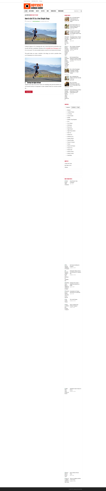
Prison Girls (69, 127)
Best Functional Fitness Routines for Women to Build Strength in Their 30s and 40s (75, 58)
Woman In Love (70, 136)
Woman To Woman (71, 142)
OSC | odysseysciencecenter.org (76, 489)
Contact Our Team (27, 1)
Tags (78, 107)
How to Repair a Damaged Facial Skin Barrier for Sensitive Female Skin (75, 48)
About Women (31, 11)
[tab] (68, 107)
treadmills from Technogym (52, 48)
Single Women (70, 128)
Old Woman (69, 125)
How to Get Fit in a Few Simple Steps (37, 19)
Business (69, 110)
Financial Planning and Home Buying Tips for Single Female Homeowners (75, 91)
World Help (69, 155)
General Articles (70, 115)
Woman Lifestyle (70, 138)
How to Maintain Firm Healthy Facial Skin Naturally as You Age (75, 78)
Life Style (42, 11)
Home (26, 11)
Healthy (37, 11)
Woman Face (69, 134)
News (48, 11)
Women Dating (53, 11)
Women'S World (70, 153)
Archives (73, 107)
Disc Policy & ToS (35, 1)
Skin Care (69, 132)
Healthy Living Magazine (36, 21)
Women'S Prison (70, 151)
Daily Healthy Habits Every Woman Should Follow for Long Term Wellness (75, 26)
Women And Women (71, 145)
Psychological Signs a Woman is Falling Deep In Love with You (75, 38)
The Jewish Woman (73, 299)
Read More (28, 92)
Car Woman (69, 113)
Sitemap (40, 1)
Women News (69, 147)
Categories (68, 107)
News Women (69, 123)
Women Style (69, 149)
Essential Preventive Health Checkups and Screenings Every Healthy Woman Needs (75, 32)
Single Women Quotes (71, 130)
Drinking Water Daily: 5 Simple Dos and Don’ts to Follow (74, 284)
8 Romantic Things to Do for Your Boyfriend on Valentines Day (75, 272)
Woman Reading (60, 11)
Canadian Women (70, 111)
